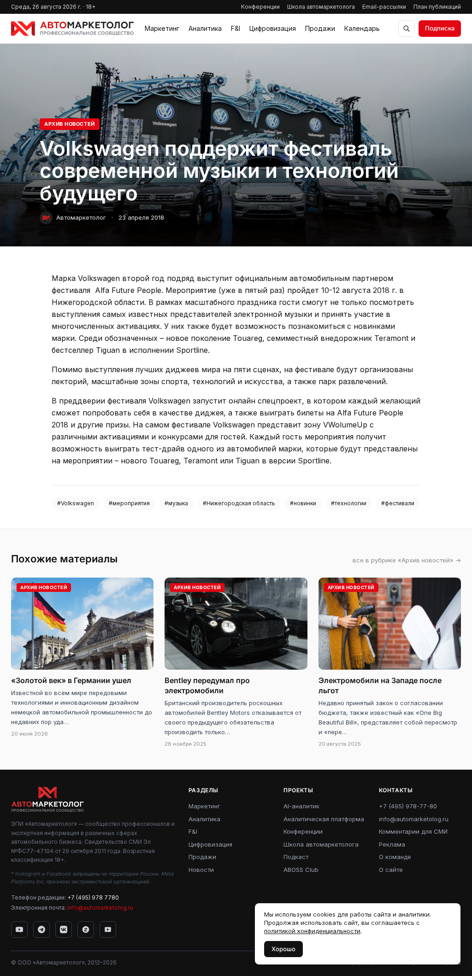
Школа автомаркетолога (321, 6)
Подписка (439, 28)
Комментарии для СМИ (413, 831)
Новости (201, 869)
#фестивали (397, 503)
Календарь (362, 28)
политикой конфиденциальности (312, 931)
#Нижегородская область (239, 503)
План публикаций (437, 6)
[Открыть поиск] (406, 28)
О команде (395, 856)
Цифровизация (272, 28)
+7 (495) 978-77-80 (408, 806)
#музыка (176, 503)
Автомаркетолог (81, 217)
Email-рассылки (384, 6)
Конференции (260, 6)
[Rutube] (108, 929)
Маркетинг (162, 28)
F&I (235, 28)
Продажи (320, 28)
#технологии (348, 503)
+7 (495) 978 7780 (93, 897)
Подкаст (295, 856)
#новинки (303, 503)
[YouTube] (19, 929)
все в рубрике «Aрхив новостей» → (407, 560)
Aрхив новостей (69, 124)
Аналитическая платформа (323, 819)
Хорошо (283, 949)
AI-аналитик (301, 806)
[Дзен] (85, 929)
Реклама (392, 844)
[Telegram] (41, 929)
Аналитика (205, 28)
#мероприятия (129, 503)
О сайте (391, 869)
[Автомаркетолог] (72, 28)
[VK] (63, 929)
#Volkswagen (75, 503)
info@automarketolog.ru (100, 907)
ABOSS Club (301, 869)
